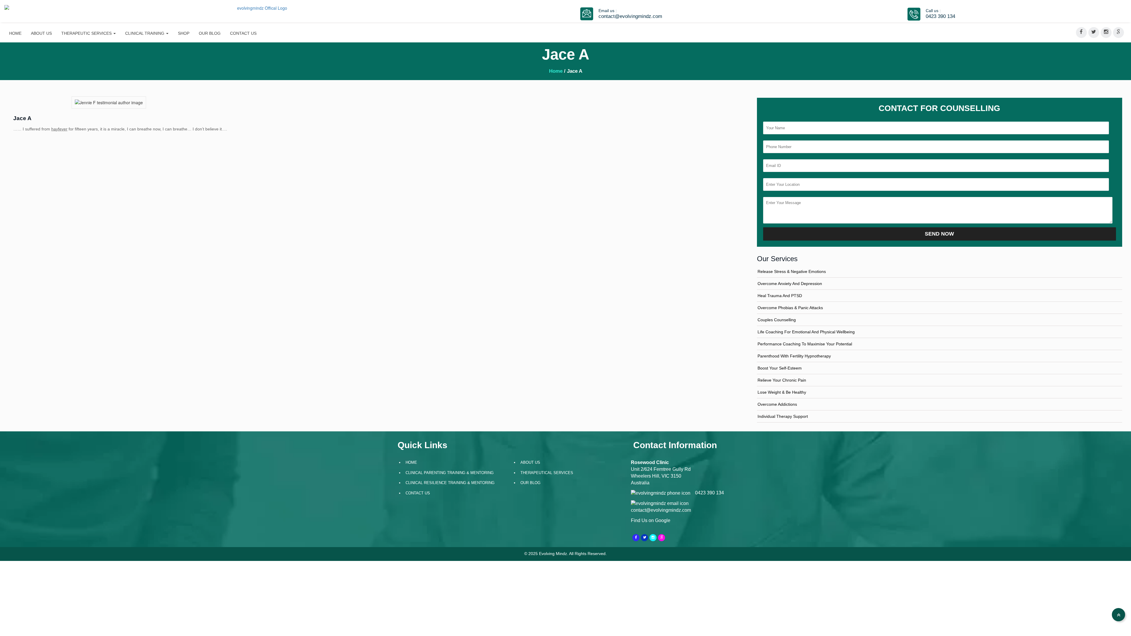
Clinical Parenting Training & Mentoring (450, 473)
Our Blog (210, 33)
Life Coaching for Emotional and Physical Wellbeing (806, 331)
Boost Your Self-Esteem (780, 368)
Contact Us (243, 33)
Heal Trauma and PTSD (780, 295)
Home (15, 33)
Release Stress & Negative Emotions (792, 271)
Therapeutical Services (546, 473)
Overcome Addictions (777, 404)
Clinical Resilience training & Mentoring (450, 483)
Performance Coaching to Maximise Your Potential (805, 344)
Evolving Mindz (553, 553)
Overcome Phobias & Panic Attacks (790, 307)
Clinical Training (145, 33)
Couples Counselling (777, 319)
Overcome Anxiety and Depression (790, 283)
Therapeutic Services (87, 33)
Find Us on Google (650, 520)
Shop (183, 33)
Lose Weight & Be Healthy (782, 392)
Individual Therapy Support (783, 416)
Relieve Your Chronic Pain (782, 380)
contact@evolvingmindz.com (630, 16)
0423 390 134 (940, 16)
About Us (41, 33)
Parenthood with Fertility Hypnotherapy (794, 356)
